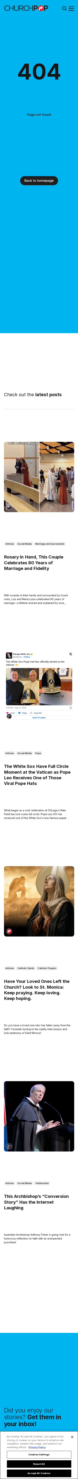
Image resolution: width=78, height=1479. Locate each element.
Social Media (24, 543)
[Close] (72, 1437)
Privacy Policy (37, 1447)
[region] (39, 1455)
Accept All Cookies (39, 1473)
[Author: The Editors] (9, 931)
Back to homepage (39, 180)
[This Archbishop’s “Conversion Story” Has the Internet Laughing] (39, 1116)
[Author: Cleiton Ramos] (9, 507)
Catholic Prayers (47, 967)
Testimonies (42, 1182)
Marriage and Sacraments (49, 543)
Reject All (39, 1463)
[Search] (64, 8)
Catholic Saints (25, 967)
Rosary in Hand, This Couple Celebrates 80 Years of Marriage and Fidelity (33, 562)
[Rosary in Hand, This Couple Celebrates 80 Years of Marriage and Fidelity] (39, 477)
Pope (38, 752)
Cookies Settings (39, 1454)
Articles (9, 543)
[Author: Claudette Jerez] (9, 716)
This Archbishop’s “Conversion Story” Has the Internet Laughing (36, 1202)
